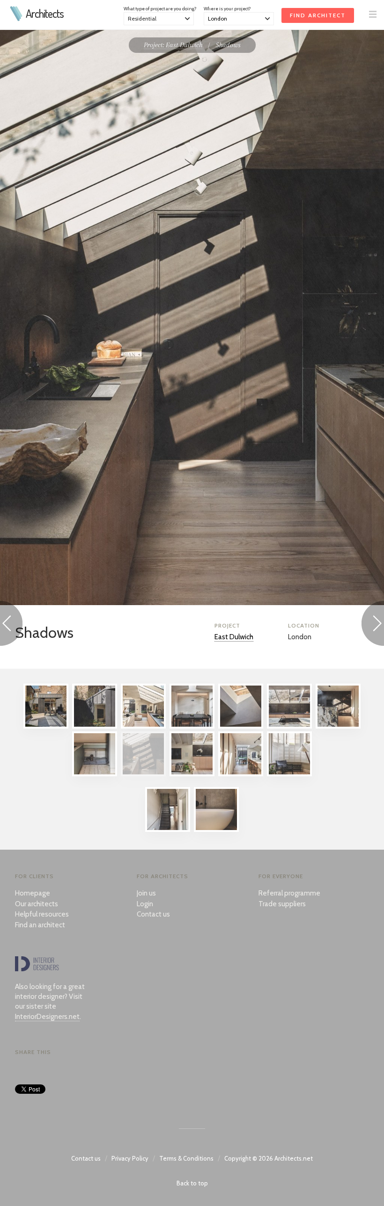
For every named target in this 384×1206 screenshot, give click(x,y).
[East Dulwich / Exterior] (94, 726)
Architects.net (293, 1158)
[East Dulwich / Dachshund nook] (94, 774)
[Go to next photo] (373, 625)
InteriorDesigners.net (47, 1016)
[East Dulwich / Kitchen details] (338, 726)
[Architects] (16, 18)
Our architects (36, 904)
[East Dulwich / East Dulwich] (45, 726)
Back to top (192, 1183)
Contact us (153, 914)
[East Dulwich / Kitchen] (289, 726)
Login (145, 904)
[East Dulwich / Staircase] (167, 829)
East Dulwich (233, 637)
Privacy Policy (129, 1158)
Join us (146, 893)
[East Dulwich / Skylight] (240, 726)
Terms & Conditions (186, 1158)
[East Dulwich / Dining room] (192, 726)
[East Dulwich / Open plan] (192, 774)
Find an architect (40, 925)
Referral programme (289, 893)
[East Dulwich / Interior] (143, 726)
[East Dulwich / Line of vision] (240, 774)
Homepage (32, 893)
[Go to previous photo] (11, 625)
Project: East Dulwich (173, 45)
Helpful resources (42, 914)
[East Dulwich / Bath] (216, 829)
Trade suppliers (282, 904)
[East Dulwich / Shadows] (143, 774)
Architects (45, 13)
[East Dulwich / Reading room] (289, 774)
